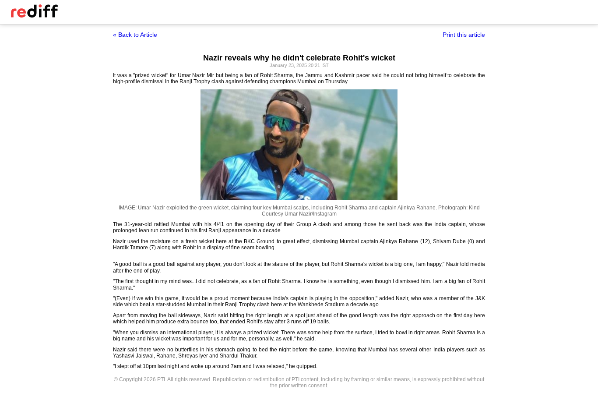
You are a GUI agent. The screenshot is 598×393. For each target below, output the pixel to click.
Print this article (464, 34)
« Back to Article (135, 34)
